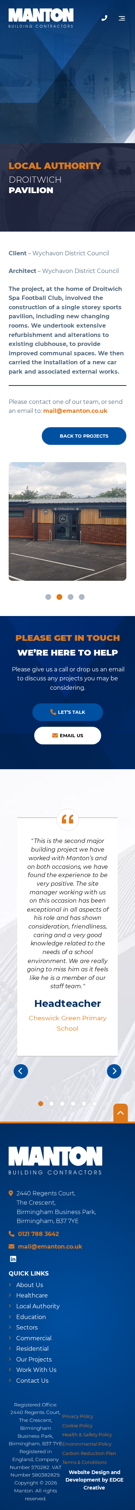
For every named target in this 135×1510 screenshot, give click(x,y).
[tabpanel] (67, 521)
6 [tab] (94, 1103)
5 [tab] (83, 1103)
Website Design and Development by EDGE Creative (94, 1480)
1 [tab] (48, 597)
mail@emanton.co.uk (75, 410)
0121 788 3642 (38, 1234)
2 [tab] (59, 597)
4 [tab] (82, 597)
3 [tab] (70, 597)
